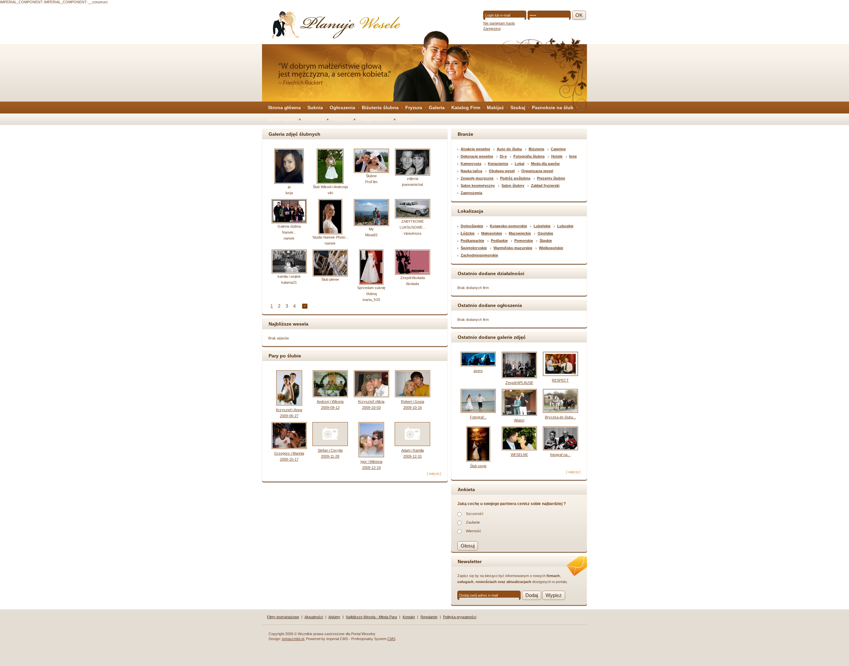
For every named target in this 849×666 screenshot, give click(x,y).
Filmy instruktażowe (283, 617)
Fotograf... (478, 417)
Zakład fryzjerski (545, 185)
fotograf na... (560, 455)
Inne (573, 156)
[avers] (478, 365)
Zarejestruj (491, 29)
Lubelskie (542, 226)
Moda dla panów (545, 164)
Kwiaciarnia (498, 164)
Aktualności (313, 617)
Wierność (473, 531)
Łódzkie (468, 233)
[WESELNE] (519, 449)
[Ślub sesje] (478, 460)
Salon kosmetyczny (478, 185)
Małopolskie (491, 233)
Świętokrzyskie (474, 248)
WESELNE (519, 455)
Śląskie (546, 241)
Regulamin (429, 617)
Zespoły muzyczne (477, 178)
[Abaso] (519, 414)
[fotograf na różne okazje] (560, 449)
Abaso (519, 420)
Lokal (519, 164)
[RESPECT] (560, 375)
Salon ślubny (512, 185)
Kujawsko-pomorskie (508, 226)
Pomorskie (523, 241)
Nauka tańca (471, 171)
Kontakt (409, 617)
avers (478, 371)
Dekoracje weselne (477, 156)
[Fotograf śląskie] (478, 411)
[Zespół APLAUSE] (519, 377)
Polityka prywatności (459, 617)
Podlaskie (499, 241)
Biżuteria (536, 149)
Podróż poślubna (515, 178)
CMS (391, 639)
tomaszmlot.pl (293, 639)
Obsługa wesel (502, 171)
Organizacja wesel (537, 171)
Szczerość (475, 514)
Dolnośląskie (472, 226)
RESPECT (560, 380)
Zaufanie (473, 522)
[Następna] (305, 306)
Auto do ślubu (509, 149)
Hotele (556, 156)
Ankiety (334, 617)
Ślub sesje (478, 466)
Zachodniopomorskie (479, 255)
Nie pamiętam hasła (499, 23)
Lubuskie (565, 226)
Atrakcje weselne (475, 149)
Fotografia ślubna (529, 156)
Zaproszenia (471, 193)
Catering (558, 149)
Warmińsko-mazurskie (512, 248)
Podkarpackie (472, 241)
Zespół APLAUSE (519, 383)
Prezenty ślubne (551, 178)
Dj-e (503, 156)
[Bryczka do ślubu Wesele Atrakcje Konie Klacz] (560, 411)
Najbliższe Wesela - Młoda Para (371, 617)
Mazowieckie (520, 233)
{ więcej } (434, 474)
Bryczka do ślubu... (560, 417)
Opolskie (545, 233)
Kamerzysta (471, 164)
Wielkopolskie (551, 248)
